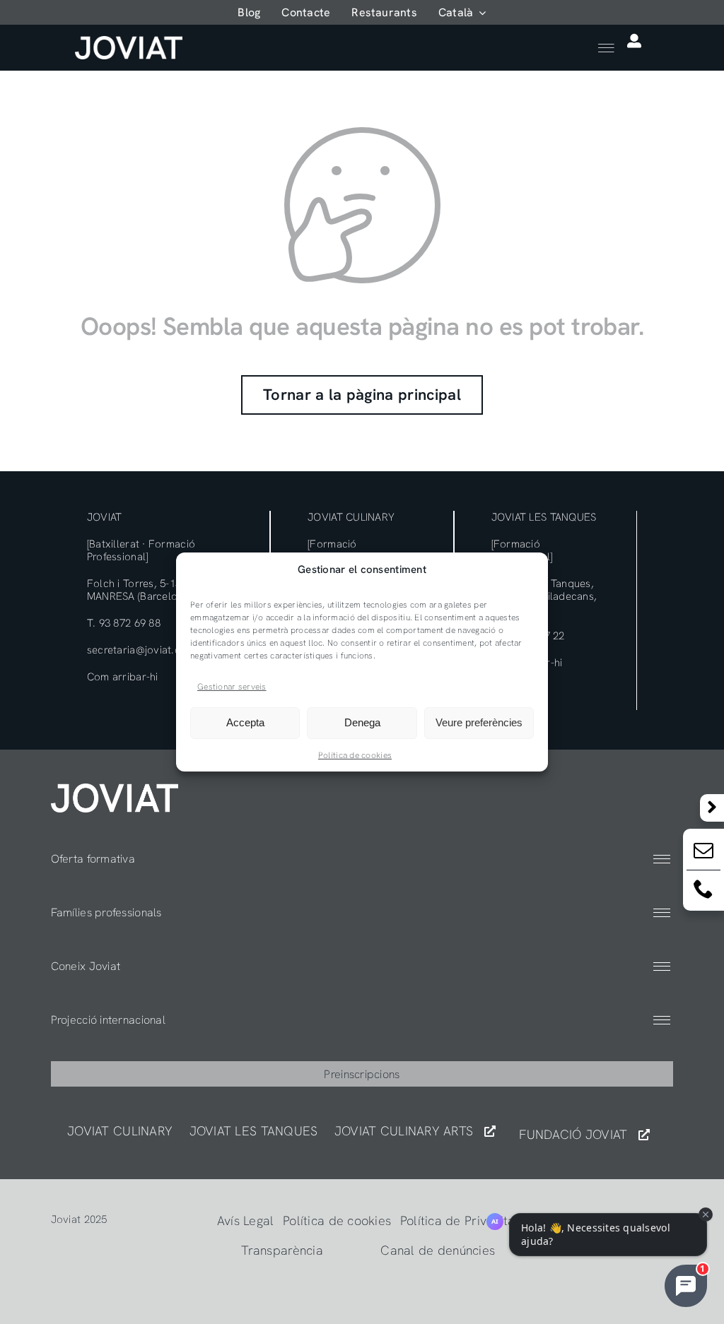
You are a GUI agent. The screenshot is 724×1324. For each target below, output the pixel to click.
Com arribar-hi (122, 677)
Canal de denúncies (437, 1250)
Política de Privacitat (460, 1220)
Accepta (245, 722)
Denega (362, 722)
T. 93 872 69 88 (123, 623)
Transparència (282, 1250)
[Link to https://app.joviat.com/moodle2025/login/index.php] (634, 41)
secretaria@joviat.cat (138, 650)
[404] (114, 789)
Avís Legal (245, 1220)
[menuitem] (462, 12)
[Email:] (703, 853)
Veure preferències (479, 722)
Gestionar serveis (232, 686)
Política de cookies (355, 755)
